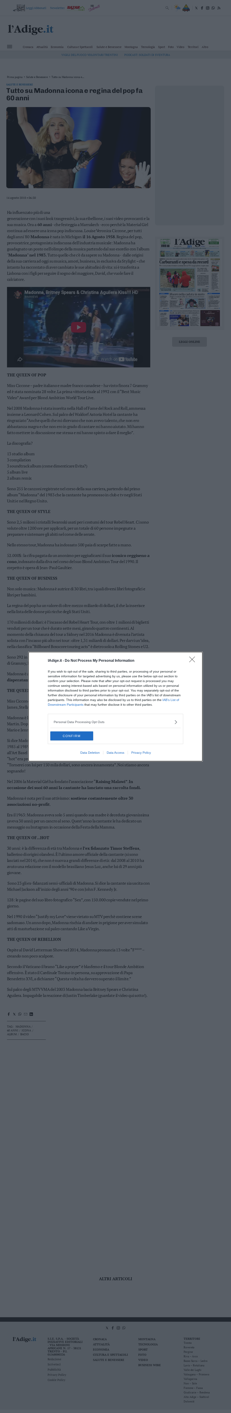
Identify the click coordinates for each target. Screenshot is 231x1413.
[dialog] (115, 706)
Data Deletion (90, 752)
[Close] (193, 661)
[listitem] (115, 722)
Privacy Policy (141, 752)
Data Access (115, 752)
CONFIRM (72, 736)
